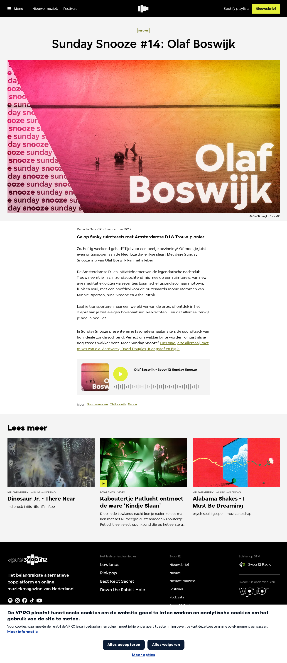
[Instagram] (17, 600)
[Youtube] (39, 600)
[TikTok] (32, 600)
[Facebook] (24, 600)
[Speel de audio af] (120, 374)
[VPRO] (254, 592)
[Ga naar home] (143, 8)
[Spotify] (10, 600)
